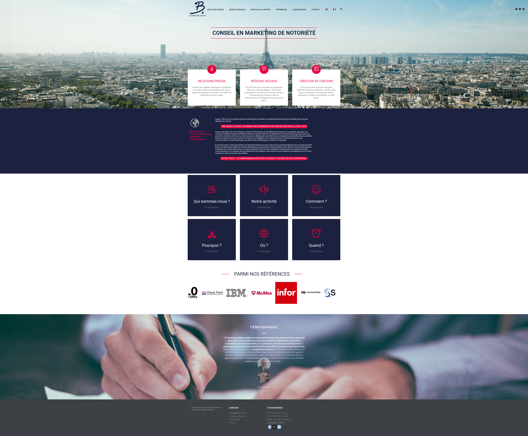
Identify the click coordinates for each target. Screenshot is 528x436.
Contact (315, 10)
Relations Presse (215, 10)
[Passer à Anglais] (327, 9)
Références (281, 10)
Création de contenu (316, 81)
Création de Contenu (261, 10)
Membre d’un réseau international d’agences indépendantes (206, 408)
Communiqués (299, 10)
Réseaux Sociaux (237, 10)
